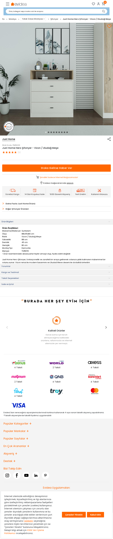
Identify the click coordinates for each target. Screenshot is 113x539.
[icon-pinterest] (45, 475)
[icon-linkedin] (36, 475)
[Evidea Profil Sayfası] (98, 4)
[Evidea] (18, 4)
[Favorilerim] (93, 4)
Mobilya (13, 19)
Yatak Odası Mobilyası (32, 18)
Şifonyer (54, 19)
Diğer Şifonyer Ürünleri (17, 209)
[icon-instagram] (7, 475)
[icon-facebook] (16, 475)
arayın (70, 183)
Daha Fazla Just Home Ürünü (20, 203)
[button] (46, 132)
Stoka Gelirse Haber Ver (56, 168)
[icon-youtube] (26, 475)
